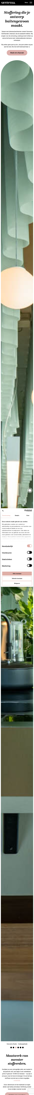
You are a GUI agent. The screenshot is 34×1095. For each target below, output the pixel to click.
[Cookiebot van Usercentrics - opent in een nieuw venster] (24, 511)
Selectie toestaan (17, 578)
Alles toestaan (17, 573)
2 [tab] (13, 1047)
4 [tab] (18, 1047)
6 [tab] (22, 1047)
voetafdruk (17, 1080)
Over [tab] (27, 515)
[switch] (29, 552)
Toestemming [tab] (6, 515)
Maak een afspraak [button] (17, 53)
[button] (31, 3)
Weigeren (17, 583)
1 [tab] (11, 1047)
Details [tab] (17, 515)
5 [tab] (20, 1047)
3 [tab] (15, 1047)
